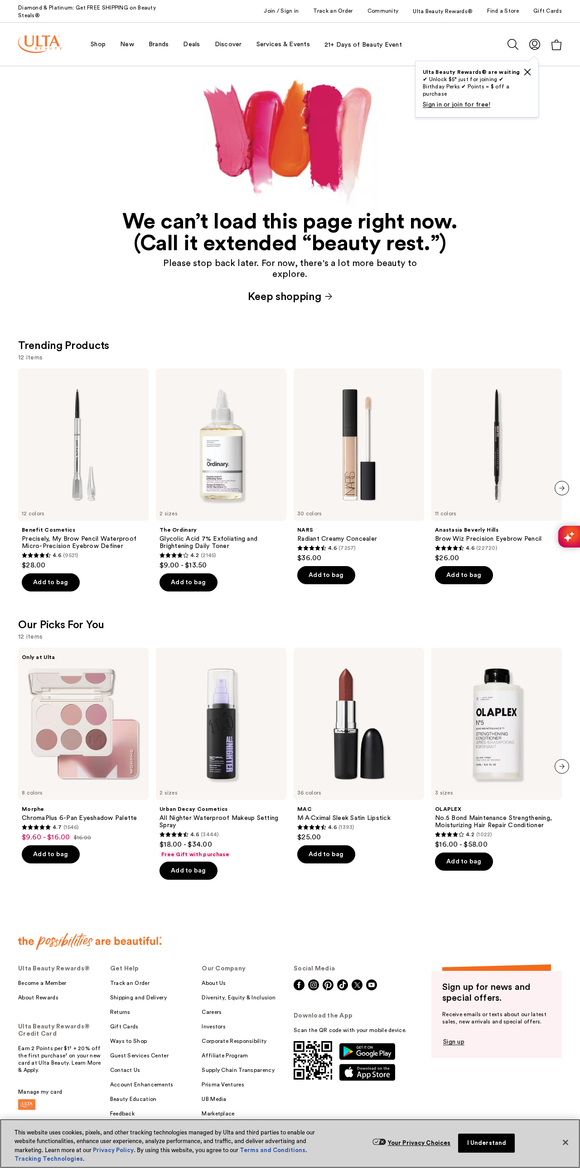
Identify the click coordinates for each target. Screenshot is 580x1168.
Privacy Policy (113, 1150)
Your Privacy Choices (419, 1143)
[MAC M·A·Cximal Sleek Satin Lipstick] (359, 745)
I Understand (487, 1143)
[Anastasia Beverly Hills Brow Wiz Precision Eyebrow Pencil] (496, 465)
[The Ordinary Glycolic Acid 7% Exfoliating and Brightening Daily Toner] (221, 469)
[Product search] (513, 44)
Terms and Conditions (272, 1150)
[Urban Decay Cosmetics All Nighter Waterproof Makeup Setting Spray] (221, 753)
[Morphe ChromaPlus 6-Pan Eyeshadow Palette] (83, 745)
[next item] (562, 488)
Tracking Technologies (48, 1159)
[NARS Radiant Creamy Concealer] (359, 465)
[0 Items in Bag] (556, 45)
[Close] (565, 1142)
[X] (527, 72)
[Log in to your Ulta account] (534, 44)
